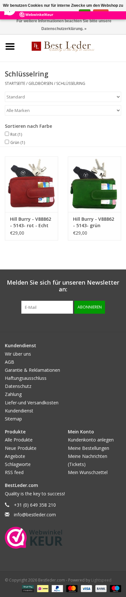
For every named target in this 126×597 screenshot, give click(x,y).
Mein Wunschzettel (88, 472)
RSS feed (14, 472)
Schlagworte (18, 464)
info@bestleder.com (35, 514)
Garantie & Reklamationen (32, 370)
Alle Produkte (19, 440)
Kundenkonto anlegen (91, 440)
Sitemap (13, 419)
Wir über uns (18, 354)
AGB (9, 362)
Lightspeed (101, 580)
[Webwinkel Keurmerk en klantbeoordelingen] (34, 538)
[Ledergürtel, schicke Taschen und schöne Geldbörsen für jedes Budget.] (73, 46)
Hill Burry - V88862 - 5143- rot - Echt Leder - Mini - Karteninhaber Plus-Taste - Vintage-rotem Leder (30, 222)
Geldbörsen (40, 83)
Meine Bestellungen (88, 448)
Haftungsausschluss (26, 378)
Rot (16, 134)
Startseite (15, 83)
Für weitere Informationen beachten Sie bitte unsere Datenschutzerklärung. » (63, 25)
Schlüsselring (70, 83)
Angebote (15, 456)
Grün (17, 142)
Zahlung (13, 394)
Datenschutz (18, 386)
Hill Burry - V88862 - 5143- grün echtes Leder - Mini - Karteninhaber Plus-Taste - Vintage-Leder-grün (94, 222)
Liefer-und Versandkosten (31, 403)
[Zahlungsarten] (27, 588)
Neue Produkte (21, 448)
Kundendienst (19, 411)
